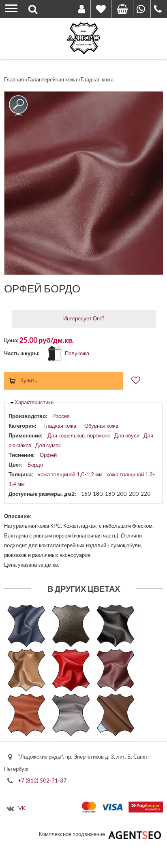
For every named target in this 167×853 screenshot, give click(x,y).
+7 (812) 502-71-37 (42, 780)
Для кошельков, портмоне (78, 435)
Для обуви (126, 435)
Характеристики (34, 402)
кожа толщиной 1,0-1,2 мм (70, 474)
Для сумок (48, 445)
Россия (61, 416)
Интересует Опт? (84, 318)
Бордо (35, 464)
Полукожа (77, 353)
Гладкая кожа (59, 425)
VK (21, 808)
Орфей (48, 455)
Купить (28, 380)
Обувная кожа (101, 425)
